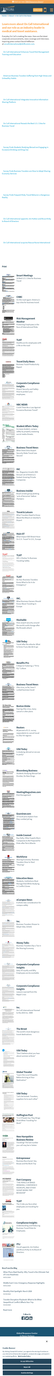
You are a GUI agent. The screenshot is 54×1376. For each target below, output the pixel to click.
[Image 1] (7, 9)
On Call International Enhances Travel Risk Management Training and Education (25, 53)
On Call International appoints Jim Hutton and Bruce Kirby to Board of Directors (26, 220)
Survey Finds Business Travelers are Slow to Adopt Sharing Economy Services (26, 172)
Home (4, 16)
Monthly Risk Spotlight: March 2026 (17, 1291)
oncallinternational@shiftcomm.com (19, 44)
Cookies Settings (27, 1373)
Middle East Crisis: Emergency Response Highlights (24, 1283)
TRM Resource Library (34, 1)
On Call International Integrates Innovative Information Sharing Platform (25, 100)
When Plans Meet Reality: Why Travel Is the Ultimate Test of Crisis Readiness (26, 1273)
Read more (7, 1310)
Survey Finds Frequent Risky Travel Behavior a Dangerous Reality (26, 196)
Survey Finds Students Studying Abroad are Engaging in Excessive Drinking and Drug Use (25, 148)
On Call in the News (23, 16)
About (11, 16)
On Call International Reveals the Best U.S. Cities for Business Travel (23, 124)
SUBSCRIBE (37, 10)
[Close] (47, 1341)
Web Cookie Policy (24, 1356)
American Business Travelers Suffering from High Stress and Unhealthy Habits (26, 77)
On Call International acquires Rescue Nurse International (26, 242)
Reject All (27, 1367)
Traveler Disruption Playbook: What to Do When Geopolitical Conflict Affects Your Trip (22, 1300)
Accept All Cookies (27, 1361)
